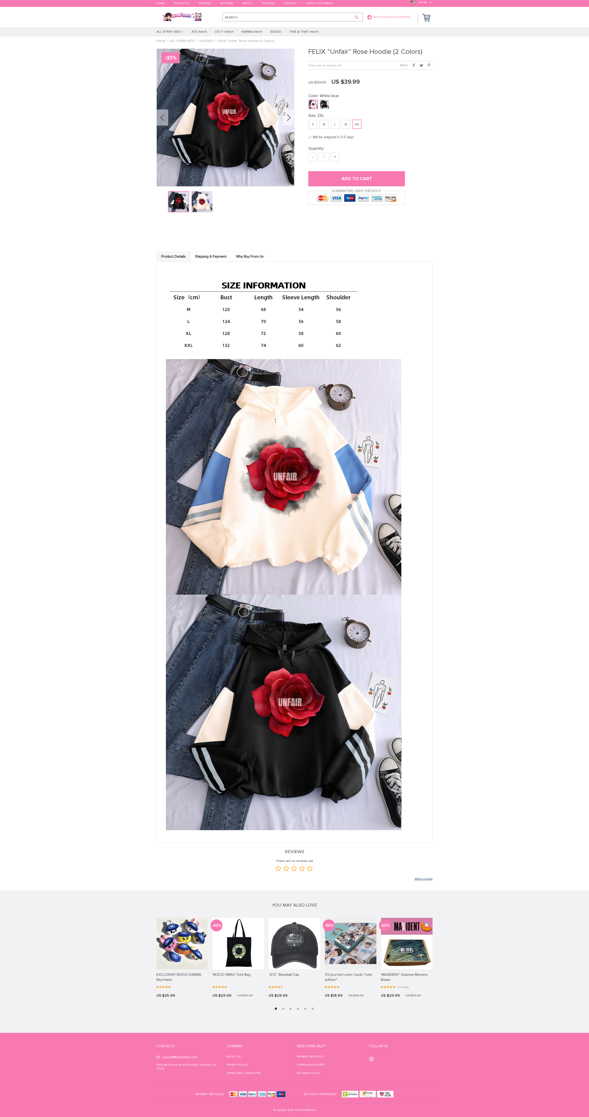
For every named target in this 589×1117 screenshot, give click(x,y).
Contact (290, 3)
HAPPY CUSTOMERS (319, 3)
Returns (226, 3)
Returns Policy (308, 1073)
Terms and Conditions (244, 1073)
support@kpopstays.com (179, 1057)
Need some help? (311, 1046)
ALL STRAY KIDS (182, 41)
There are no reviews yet (324, 65)
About (247, 3)
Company (235, 1046)
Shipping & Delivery (311, 1065)
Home (160, 3)
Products (181, 3)
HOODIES (206, 41)
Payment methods (310, 1056)
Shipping (204, 3)
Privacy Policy (237, 1065)
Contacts (165, 1046)
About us (234, 1056)
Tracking (268, 3)
